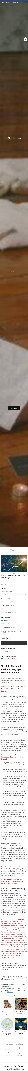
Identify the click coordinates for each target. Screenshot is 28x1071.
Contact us (15, 2)
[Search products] (26, 39)
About (8, 2)
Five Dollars (9, 605)
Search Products (8, 1044)
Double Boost (9, 627)
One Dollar (8, 602)
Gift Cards (19, 1055)
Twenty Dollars (10, 612)
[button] (6, 651)
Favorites (19, 1050)
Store (2, 580)
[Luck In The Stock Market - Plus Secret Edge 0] (14, 563)
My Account (19, 1044)
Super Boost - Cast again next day (12, 631)
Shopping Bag (8, 1055)
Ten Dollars (9, 609)
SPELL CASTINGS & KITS (12, 580)
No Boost (5, 620)
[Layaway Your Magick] (7, 1004)
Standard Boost (10, 624)
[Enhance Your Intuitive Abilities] (21, 1024)
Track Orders (8, 1050)
